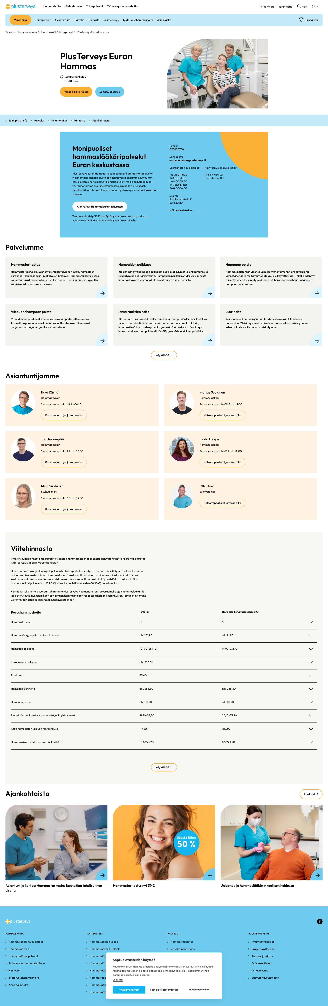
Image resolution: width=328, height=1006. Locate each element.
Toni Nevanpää (52, 439)
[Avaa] (311, 622)
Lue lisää (310, 795)
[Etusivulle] (20, 6)
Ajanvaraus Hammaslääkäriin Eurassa (100, 206)
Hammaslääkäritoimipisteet (57, 32)
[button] (302, 6)
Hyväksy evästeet (129, 989)
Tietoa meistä (267, 6)
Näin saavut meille (180, 210)
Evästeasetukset (199, 989)
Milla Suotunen (52, 486)
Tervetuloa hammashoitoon (21, 32)
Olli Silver (207, 486)
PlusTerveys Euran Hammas (93, 32)
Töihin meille (285, 6)
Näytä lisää (162, 355)
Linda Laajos (209, 439)
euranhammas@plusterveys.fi (187, 160)
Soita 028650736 (109, 91)
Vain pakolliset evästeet (164, 989)
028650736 (176, 149)
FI (318, 6)
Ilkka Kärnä (49, 392)
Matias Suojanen (212, 392)
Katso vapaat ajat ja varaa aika (66, 416)
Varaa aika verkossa (78, 93)
